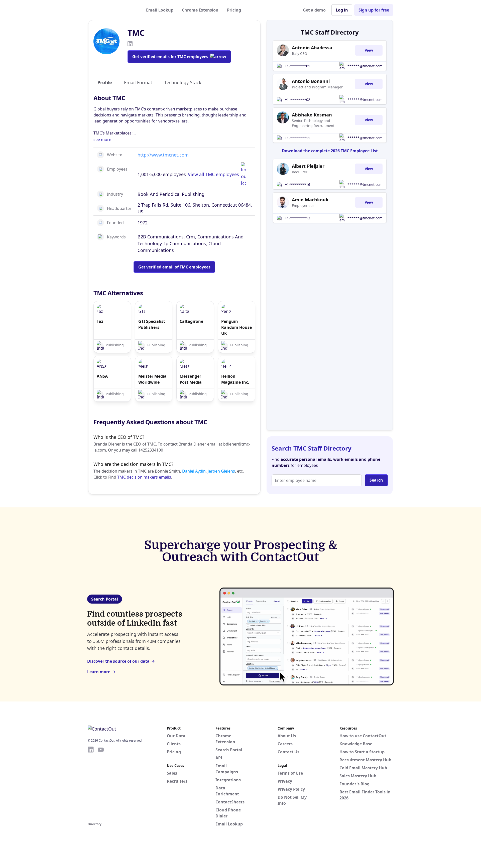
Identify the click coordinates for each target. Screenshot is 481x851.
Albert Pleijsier (308, 166)
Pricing (234, 10)
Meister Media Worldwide (152, 379)
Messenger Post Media (191, 379)
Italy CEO (299, 53)
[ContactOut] (112, 10)
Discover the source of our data (118, 661)
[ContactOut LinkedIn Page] (91, 783)
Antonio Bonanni (311, 81)
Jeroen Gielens (221, 471)
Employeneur (303, 205)
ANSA (102, 376)
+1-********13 (297, 218)
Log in (342, 10)
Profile (104, 82)
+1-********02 (297, 99)
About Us (287, 736)
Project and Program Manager (317, 87)
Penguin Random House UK (236, 327)
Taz (100, 321)
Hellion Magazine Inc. (235, 379)
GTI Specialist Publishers (151, 324)
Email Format (138, 82)
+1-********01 (297, 66)
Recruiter (299, 172)
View (369, 50)
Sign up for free (373, 10)
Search (376, 480)
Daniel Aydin (194, 471)
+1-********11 (297, 137)
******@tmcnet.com (365, 66)
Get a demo (314, 10)
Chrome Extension (200, 10)
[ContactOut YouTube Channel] (101, 783)
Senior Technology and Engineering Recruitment (313, 123)
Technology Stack (182, 82)
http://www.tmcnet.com (163, 155)
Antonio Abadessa (312, 48)
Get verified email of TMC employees (174, 267)
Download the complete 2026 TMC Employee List (330, 151)
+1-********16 (297, 184)
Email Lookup (159, 10)
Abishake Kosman (312, 115)
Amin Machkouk (310, 200)
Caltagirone (191, 321)
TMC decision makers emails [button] (144, 477)
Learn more (98, 671)
